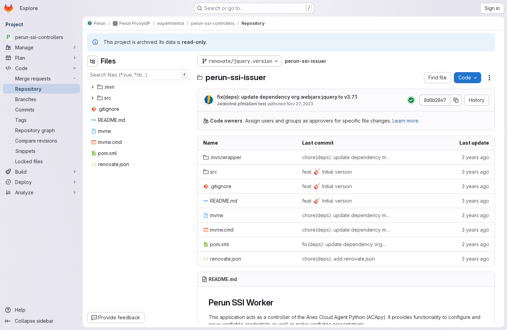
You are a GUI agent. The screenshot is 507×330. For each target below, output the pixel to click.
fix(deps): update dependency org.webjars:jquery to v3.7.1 (287, 97)
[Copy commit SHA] (455, 100)
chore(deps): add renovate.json (338, 259)
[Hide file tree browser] (92, 61)
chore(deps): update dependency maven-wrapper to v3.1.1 (346, 157)
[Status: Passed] (411, 100)
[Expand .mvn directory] (92, 87)
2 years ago (475, 244)
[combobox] (138, 74)
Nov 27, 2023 (300, 103)
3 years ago (475, 157)
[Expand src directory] (92, 98)
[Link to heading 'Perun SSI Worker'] (278, 303)
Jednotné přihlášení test (241, 103)
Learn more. (405, 121)
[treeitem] (139, 87)
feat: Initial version (327, 171)
